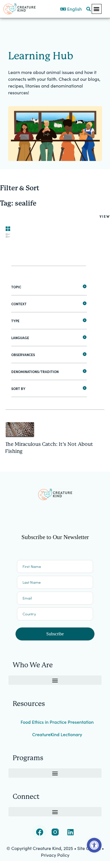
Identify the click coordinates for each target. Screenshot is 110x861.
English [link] (74, 9)
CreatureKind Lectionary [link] (57, 734)
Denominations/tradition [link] (35, 371)
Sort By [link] (18, 388)
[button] (97, 9)
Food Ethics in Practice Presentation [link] (57, 722)
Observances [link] (23, 354)
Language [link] (20, 337)
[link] (94, 845)
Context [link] (19, 303)
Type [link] (15, 320)
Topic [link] (16, 286)
